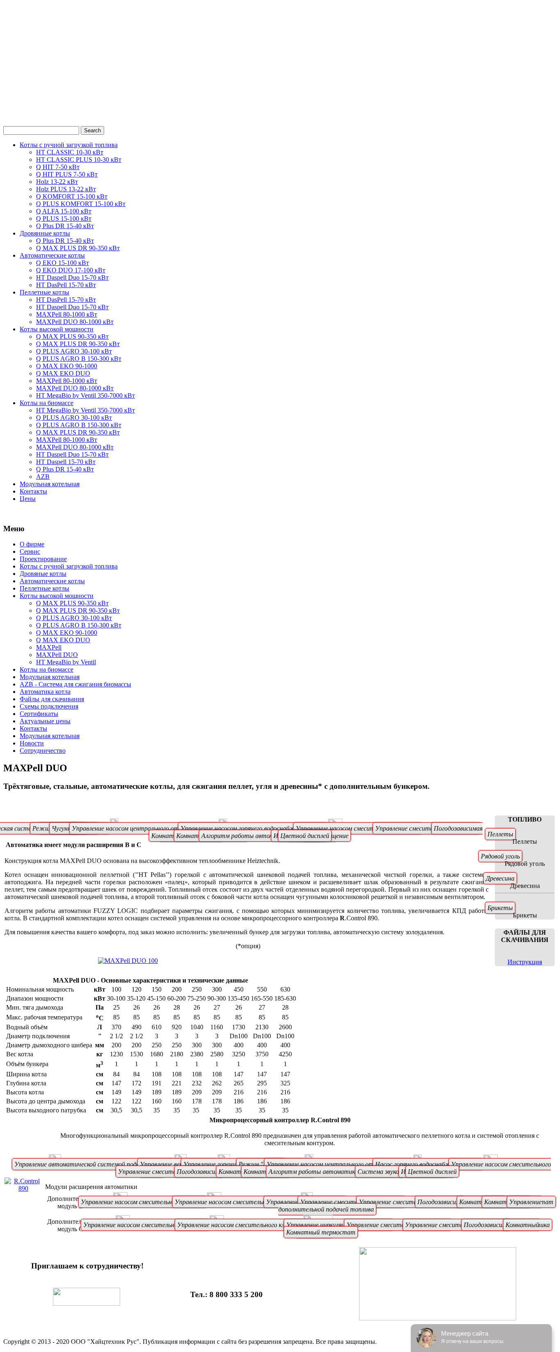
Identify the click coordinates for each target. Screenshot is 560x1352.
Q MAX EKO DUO (63, 373)
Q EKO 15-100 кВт (62, 262)
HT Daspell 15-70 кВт (66, 461)
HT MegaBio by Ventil (66, 662)
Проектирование (43, 558)
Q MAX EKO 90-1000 (66, 365)
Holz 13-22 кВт (57, 181)
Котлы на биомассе (46, 402)
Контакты (33, 491)
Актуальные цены (45, 721)
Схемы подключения (49, 706)
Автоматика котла (45, 691)
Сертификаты (39, 713)
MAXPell (48, 647)
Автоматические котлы (52, 255)
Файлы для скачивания (52, 698)
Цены (28, 498)
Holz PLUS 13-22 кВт (66, 189)
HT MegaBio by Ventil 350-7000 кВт (85, 395)
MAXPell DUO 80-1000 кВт (75, 321)
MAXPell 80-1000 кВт (66, 314)
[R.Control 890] (23, 1188)
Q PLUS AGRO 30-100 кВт (74, 351)
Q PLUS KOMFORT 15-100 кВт (80, 203)
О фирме (32, 544)
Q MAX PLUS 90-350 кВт (72, 336)
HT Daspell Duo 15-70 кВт (72, 277)
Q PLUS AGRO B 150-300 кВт (78, 358)
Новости (32, 743)
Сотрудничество (43, 750)
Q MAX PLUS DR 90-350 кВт (78, 248)
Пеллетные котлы (44, 292)
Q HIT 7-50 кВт (58, 166)
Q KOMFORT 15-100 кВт (71, 196)
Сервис (30, 551)
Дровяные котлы (43, 573)
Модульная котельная (50, 483)
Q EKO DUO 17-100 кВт (70, 270)
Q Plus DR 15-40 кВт (65, 225)
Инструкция (525, 961)
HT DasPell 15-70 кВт (66, 284)
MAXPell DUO (57, 654)
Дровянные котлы (45, 233)
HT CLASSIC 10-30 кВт (69, 152)
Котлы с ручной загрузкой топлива (69, 144)
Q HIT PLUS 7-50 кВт (67, 174)
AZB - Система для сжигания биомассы (75, 684)
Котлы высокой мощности (56, 329)
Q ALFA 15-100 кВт (63, 211)
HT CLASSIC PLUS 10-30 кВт (78, 159)
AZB (43, 476)
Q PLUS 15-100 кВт (63, 218)
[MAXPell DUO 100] (128, 960)
